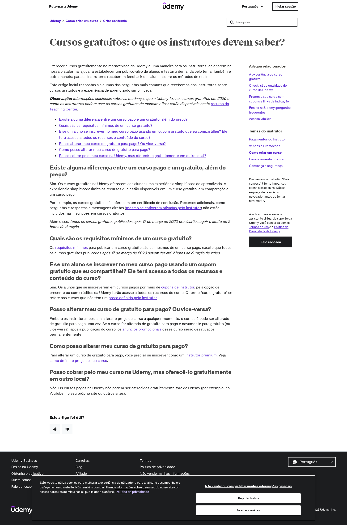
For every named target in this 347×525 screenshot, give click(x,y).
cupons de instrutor (177, 287)
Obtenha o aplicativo (27, 473)
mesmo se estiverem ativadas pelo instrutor (163, 207)
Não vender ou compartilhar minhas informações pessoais (248, 486)
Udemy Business (24, 460)
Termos (145, 460)
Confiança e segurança (266, 166)
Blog (79, 467)
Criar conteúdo (115, 21)
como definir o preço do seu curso (78, 360)
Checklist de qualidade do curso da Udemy (268, 87)
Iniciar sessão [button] (285, 6)
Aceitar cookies (248, 510)
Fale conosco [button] (271, 242)
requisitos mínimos (71, 247)
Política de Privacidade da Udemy (268, 229)
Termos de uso (259, 227)
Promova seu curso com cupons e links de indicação (269, 98)
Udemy (55, 21)
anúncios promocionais (142, 329)
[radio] (55, 429)
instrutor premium (201, 355)
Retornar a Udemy (63, 6)
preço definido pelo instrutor (133, 297)
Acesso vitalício (260, 119)
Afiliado (81, 473)
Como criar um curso (82, 21)
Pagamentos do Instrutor (267, 139)
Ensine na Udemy (24, 467)
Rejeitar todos (248, 498)
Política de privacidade (157, 467)
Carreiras (82, 460)
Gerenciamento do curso (267, 159)
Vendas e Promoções (264, 146)
